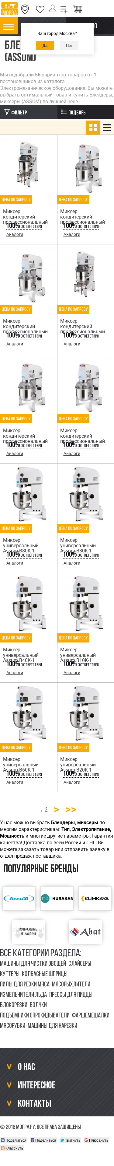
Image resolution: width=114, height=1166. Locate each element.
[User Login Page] (54, 9)
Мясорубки (12, 1026)
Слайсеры (79, 964)
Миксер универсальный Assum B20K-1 (78, 764)
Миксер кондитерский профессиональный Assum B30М (82, 438)
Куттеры (9, 974)
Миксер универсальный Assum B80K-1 (21, 545)
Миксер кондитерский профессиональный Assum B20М (25, 438)
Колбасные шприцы (44, 974)
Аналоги (14, 234)
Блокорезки (13, 1005)
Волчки (38, 1005)
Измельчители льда (23, 995)
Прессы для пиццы (70, 995)
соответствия (24, 227)
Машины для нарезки (52, 1026)
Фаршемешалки (90, 1015)
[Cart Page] (77, 9)
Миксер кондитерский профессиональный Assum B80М (25, 219)
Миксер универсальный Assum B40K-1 (21, 655)
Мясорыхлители (71, 984)
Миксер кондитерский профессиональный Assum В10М (25, 328)
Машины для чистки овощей (33, 964)
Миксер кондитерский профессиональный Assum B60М (82, 328)
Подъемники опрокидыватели (35, 1015)
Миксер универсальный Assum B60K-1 (21, 764)
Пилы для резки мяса (25, 984)
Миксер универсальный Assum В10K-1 (78, 655)
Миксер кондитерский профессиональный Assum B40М (82, 219)
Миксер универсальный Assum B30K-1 (78, 545)
